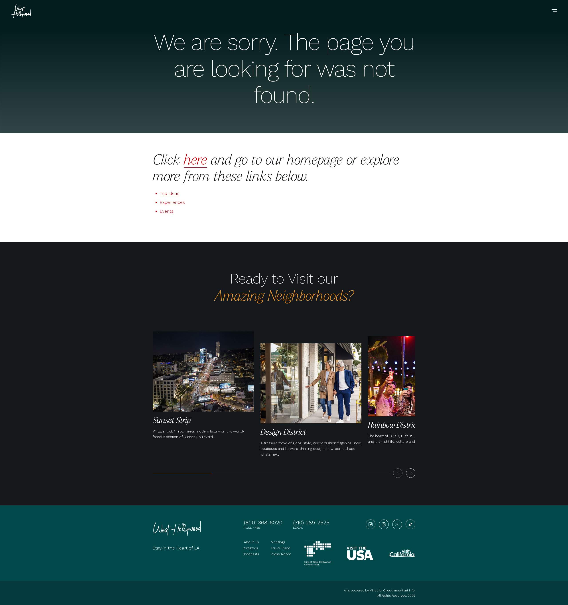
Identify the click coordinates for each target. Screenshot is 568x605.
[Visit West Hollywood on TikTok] (410, 524)
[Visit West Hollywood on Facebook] (370, 524)
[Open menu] (554, 11)
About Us (251, 542)
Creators (251, 548)
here (195, 159)
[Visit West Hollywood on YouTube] (397, 524)
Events (167, 211)
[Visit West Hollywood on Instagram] (384, 524)
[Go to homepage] (22, 11)
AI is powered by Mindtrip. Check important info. (379, 590)
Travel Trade (280, 548)
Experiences (172, 202)
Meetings (278, 542)
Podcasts (251, 554)
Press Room (281, 554)
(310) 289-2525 (311, 523)
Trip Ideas (169, 193)
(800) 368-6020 (263, 523)
